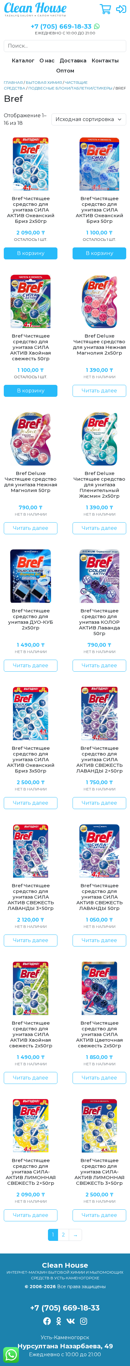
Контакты (105, 61)
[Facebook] (47, 1321)
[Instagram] (83, 1321)
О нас (47, 61)
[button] (105, 9)
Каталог (23, 61)
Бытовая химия (44, 82)
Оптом (65, 71)
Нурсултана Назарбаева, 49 (65, 1346)
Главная (13, 82)
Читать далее (99, 391)
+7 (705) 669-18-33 (65, 1307)
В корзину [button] (30, 253)
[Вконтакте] (70, 1321)
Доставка (73, 61)
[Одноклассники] (58, 1321)
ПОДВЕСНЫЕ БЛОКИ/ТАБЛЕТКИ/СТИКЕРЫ (70, 88)
